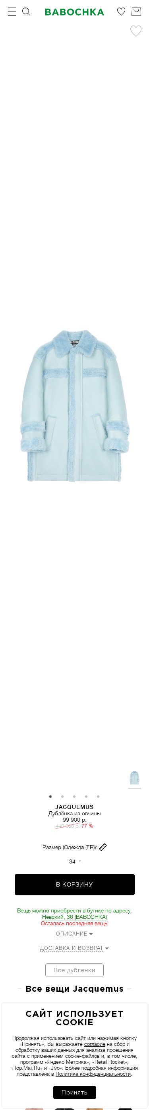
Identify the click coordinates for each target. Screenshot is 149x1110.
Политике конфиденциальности (93, 1074)
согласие (94, 1044)
